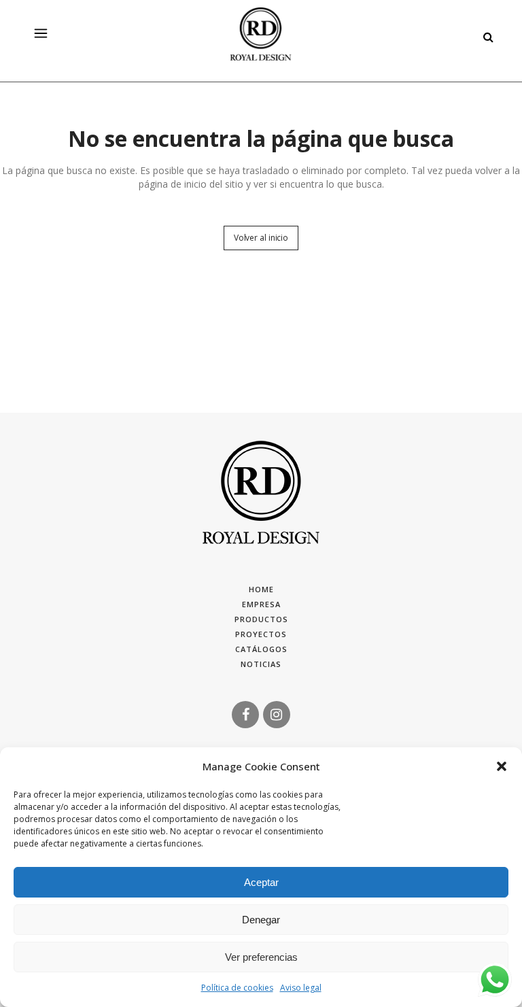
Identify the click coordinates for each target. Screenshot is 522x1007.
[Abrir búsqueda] (484, 34)
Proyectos (261, 634)
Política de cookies (237, 987)
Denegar (261, 919)
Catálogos (261, 649)
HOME (261, 589)
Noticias (261, 664)
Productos (261, 619)
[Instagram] (276, 714)
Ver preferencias (261, 957)
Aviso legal (300, 987)
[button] (501, 766)
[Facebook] (245, 714)
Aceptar (261, 882)
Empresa (261, 604)
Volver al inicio (261, 237)
